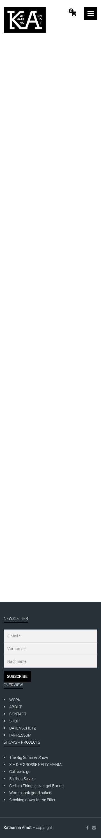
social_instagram (94, 827)
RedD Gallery (15, 519)
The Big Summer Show (28, 757)
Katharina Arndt (18, 827)
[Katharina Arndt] (25, 20)
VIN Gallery (13, 498)
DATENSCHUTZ (22, 728)
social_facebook (87, 827)
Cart (71, 10)
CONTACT (17, 714)
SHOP (14, 721)
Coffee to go (20, 771)
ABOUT (15, 706)
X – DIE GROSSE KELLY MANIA (35, 764)
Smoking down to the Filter (32, 799)
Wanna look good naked (30, 792)
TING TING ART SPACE (23, 477)
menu (90, 13)
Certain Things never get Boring (36, 785)
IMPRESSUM (20, 735)
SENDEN (14, 256)
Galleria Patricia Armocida (26, 540)
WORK (14, 699)
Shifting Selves (22, 778)
